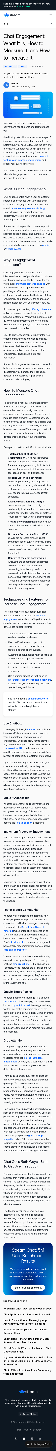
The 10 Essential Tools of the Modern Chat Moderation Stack (27, 1350)
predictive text (22, 1005)
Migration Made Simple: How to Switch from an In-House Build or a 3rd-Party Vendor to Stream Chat (27, 1361)
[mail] (40, 1439)
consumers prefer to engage (29, 283)
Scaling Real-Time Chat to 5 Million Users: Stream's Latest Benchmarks (26, 1340)
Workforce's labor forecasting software (29, 679)
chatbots (32, 729)
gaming (46, 245)
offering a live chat (41, 309)
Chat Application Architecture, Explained (26, 1314)
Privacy (27, 1429)
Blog (5, 24)
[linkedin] (32, 1439)
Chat (23, 66)
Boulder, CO (24, 1403)
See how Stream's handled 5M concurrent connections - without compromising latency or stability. (28, 704)
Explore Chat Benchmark (28, 1287)
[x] (16, 1439)
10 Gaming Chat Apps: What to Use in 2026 (27, 1308)
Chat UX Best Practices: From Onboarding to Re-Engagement (27, 1372)
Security (37, 1429)
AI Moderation (18, 942)
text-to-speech (24, 822)
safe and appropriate (15, 949)
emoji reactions (21, 963)
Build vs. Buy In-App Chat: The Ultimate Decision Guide (25, 1331)
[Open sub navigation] (51, 24)
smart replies (10, 1001)
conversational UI (12, 748)
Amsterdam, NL (42, 1403)
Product (10, 66)
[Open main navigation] (51, 15)
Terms (18, 1429)
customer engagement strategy (28, 208)
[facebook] (24, 1439)
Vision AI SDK (23, 6)
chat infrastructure (38, 698)
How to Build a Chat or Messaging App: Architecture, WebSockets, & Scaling (25, 1322)
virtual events (13, 248)
